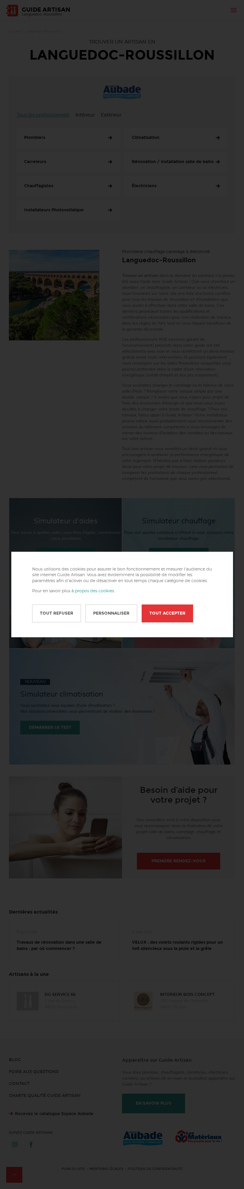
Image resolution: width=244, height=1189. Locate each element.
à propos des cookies (92, 591)
